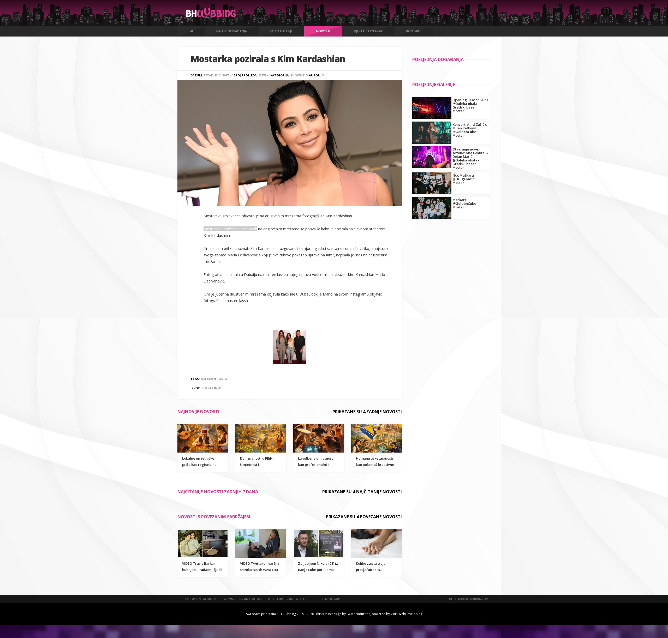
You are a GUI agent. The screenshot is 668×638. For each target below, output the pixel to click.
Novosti (323, 31)
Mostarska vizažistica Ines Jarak (230, 228)
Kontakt (413, 31)
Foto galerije (281, 31)
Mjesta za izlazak (368, 31)
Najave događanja (231, 31)
